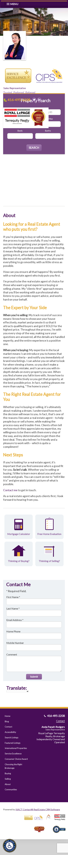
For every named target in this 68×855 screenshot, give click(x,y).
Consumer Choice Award (16, 759)
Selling (8, 779)
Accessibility (10, 732)
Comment (11, 654)
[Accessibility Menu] (9, 846)
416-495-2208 (19, 99)
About (8, 784)
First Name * (13, 597)
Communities (11, 789)
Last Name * (13, 608)
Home (7, 716)
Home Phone (13, 631)
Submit (34, 676)
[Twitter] (34, 99)
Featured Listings (12, 743)
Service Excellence (13, 753)
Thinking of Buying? (18, 560)
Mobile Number (15, 642)
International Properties (16, 748)
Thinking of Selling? (49, 560)
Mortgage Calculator (18, 533)
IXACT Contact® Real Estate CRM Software (37, 809)
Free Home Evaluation (49, 533)
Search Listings (11, 737)
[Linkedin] (39, 99)
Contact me (10, 490)
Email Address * (14, 619)
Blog (7, 721)
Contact (8, 726)
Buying (8, 773)
